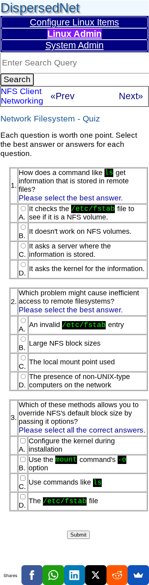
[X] (95, 575)
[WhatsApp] (53, 575)
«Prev (62, 96)
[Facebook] (32, 575)
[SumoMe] (138, 575)
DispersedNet (39, 7)
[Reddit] (117, 575)
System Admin (74, 45)
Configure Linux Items (74, 22)
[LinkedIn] (74, 575)
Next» (131, 96)
